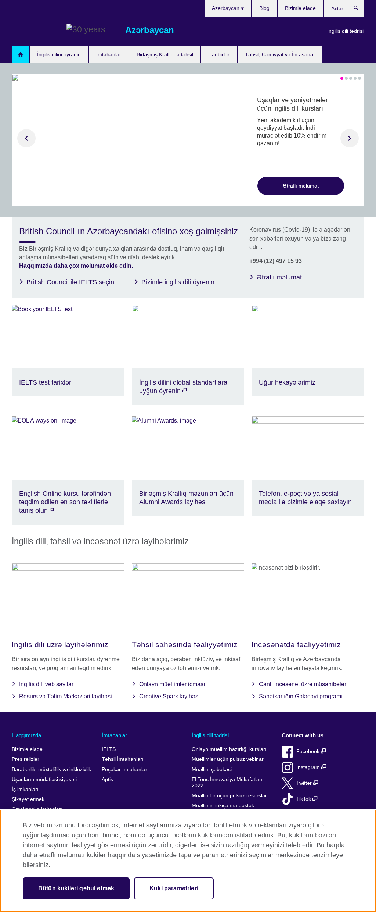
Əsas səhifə (20, 54)
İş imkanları (25, 789)
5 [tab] (359, 78)
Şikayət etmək (28, 799)
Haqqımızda (26, 735)
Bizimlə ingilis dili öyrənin (177, 282)
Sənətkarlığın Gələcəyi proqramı (301, 696)
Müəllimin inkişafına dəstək (223, 805)
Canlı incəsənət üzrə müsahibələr (302, 684)
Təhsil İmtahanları (123, 759)
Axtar (359, 9)
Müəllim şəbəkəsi (212, 769)
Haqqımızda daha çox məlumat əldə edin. (76, 266)
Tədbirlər (219, 54)
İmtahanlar (108, 54)
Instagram (308, 767)
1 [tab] (341, 78)
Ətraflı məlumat (301, 186)
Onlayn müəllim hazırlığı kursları (229, 749)
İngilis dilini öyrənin (59, 54)
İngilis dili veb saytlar (46, 684)
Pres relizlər (25, 759)
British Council (33, 30)
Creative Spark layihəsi (169, 696)
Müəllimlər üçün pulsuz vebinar (228, 759)
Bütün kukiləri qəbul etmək (76, 888)
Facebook (308, 751)
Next (349, 138)
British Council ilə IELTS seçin (70, 282)
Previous (26, 138)
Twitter (304, 783)
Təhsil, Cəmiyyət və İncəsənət (280, 54)
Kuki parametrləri (173, 888)
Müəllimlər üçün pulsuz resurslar (229, 795)
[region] (188, 860)
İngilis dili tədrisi (345, 31)
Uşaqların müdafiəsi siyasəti (44, 779)
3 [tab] (350, 78)
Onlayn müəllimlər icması (172, 684)
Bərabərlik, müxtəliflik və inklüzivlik (51, 769)
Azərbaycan (226, 8)
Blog (264, 8)
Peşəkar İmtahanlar (124, 769)
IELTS (109, 749)
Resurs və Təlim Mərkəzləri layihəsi (65, 696)
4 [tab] (355, 78)
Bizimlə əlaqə (300, 8)
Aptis (107, 779)
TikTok (304, 799)
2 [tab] (346, 78)
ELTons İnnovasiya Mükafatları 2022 (227, 783)
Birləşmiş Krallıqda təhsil (165, 54)
